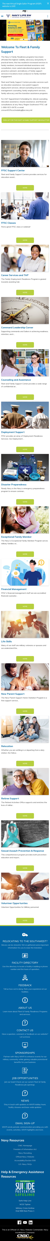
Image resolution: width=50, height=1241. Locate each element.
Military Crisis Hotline (25, 1208)
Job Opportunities (25, 1078)
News (25, 1100)
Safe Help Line (25, 1200)
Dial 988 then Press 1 (25, 1211)
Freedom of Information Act (25, 1149)
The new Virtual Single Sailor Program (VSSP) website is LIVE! (21, 4)
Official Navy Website (25, 1157)
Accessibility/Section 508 (25, 1160)
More (25, 188)
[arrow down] (25, 11)
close (48, 3)
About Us (25, 1007)
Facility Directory (25, 962)
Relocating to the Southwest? (25, 941)
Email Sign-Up (25, 1123)
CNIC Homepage (25, 1145)
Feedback (25, 985)
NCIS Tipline (25, 1204)
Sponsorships (25, 1052)
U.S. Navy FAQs (25, 1164)
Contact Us (25, 1030)
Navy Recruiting (25, 1153)
